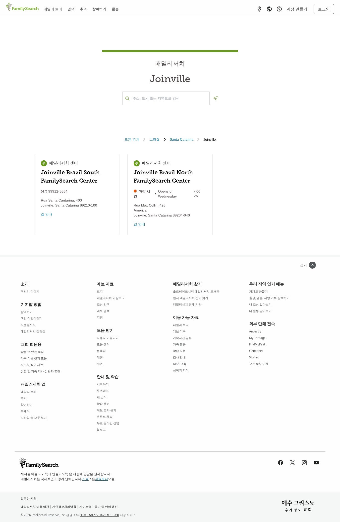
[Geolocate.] (216, 98)
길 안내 (46, 214)
